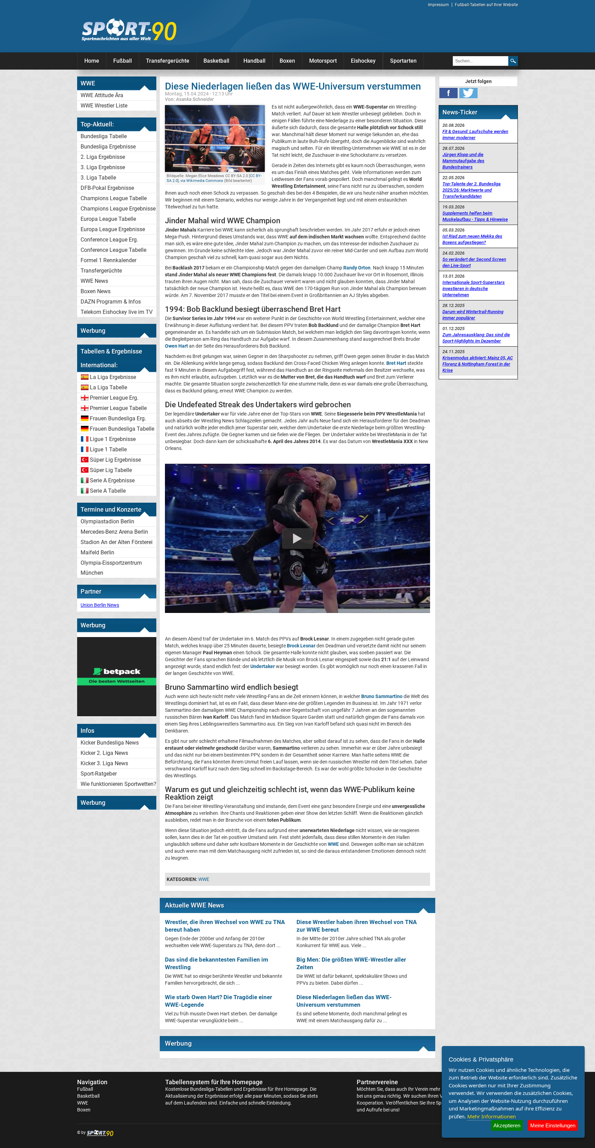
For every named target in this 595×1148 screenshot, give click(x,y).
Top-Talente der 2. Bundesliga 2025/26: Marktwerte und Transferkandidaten (471, 190)
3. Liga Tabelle (98, 177)
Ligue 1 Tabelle (108, 449)
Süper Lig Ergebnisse (115, 460)
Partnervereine (377, 1082)
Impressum (438, 5)
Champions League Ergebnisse (118, 208)
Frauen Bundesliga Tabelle (122, 429)
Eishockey (363, 61)
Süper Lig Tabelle (111, 470)
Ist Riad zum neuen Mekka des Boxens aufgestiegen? (472, 239)
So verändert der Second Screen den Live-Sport (474, 262)
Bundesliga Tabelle (104, 136)
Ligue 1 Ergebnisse (113, 439)
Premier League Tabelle (118, 408)
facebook (448, 93)
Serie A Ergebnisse (112, 480)
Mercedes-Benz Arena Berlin (114, 532)
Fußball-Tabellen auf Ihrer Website (486, 5)
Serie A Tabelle (108, 491)
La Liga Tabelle (108, 387)
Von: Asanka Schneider (189, 99)
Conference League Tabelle (113, 250)
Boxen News (96, 291)
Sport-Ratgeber (99, 773)
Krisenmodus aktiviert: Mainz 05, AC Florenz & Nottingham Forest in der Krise (477, 364)
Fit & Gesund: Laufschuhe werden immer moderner (475, 134)
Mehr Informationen (491, 1116)
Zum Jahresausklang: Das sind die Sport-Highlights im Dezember (476, 338)
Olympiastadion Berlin (107, 521)
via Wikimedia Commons (201, 180)
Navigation (92, 1082)
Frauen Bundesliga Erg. (118, 418)
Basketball (216, 61)
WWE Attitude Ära (102, 95)
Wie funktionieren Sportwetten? (118, 784)
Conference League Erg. (109, 239)
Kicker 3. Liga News (104, 763)
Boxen (287, 61)
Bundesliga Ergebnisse (108, 146)
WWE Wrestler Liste (104, 105)
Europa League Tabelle (108, 219)
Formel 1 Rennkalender (108, 260)
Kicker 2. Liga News (104, 753)
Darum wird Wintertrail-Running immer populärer (472, 314)
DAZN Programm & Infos (111, 301)
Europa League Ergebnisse (113, 229)
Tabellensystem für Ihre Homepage (214, 1082)
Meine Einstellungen (552, 1125)
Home (91, 61)
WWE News (94, 281)
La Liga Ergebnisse (113, 377)
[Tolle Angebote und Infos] (116, 714)
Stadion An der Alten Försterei (117, 542)
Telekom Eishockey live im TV (117, 312)
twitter (468, 93)
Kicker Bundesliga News (110, 742)
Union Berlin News (100, 605)
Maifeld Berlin (97, 552)
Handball (254, 61)
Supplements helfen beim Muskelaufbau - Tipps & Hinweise (475, 216)
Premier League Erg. (114, 397)
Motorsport (323, 61)
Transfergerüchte (167, 61)
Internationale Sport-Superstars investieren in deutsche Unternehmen (473, 288)
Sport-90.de (128, 29)
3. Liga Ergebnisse (103, 167)
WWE (203, 879)
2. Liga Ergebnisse (103, 157)
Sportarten (403, 61)
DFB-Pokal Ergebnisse (107, 188)
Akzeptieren (506, 1125)
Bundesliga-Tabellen (211, 1089)
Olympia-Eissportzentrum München (111, 568)
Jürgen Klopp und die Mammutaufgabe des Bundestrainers (463, 161)
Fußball (122, 61)
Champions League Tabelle (114, 198)
